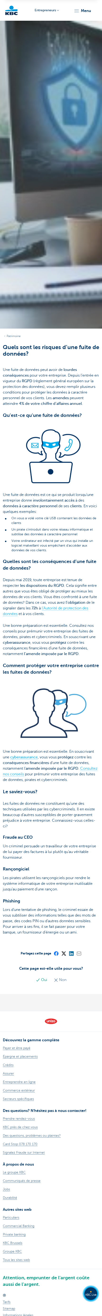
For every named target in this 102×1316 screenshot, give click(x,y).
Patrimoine (14, 336)
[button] (82, 11)
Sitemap (9, 1308)
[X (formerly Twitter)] (63, 953)
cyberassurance (24, 757)
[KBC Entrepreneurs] (11, 10)
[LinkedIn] (71, 953)
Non (62, 980)
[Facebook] (56, 953)
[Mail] (79, 953)
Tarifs (6, 1302)
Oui (44, 980)
